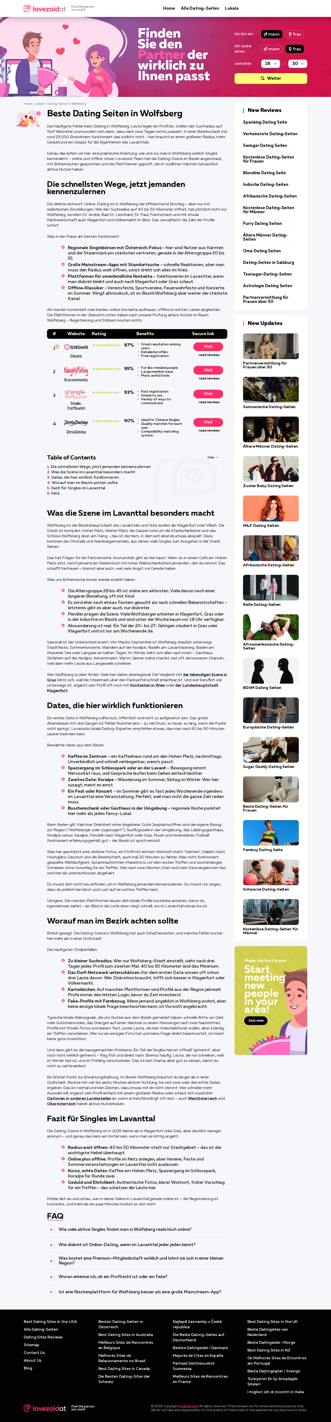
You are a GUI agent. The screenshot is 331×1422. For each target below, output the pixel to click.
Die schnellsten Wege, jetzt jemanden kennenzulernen (101, 467)
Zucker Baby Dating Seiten (268, 486)
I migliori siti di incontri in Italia (275, 1392)
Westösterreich (202, 1099)
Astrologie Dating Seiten (267, 286)
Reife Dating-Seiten (261, 605)
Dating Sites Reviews (43, 1337)
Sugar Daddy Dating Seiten (268, 767)
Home (169, 8)
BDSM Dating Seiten (262, 688)
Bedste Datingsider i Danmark (200, 1348)
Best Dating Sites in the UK (272, 1322)
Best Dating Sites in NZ (268, 1350)
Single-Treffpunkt (76, 406)
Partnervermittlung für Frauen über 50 (265, 300)
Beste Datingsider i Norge (271, 1343)
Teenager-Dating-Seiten (267, 274)
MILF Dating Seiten (261, 526)
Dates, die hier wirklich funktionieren (85, 478)
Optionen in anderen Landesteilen (79, 1099)
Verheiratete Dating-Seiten (270, 134)
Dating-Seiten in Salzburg (268, 263)
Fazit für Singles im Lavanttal (78, 488)
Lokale (232, 8)
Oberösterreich (61, 1104)
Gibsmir (76, 356)
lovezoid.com (188, 1406)
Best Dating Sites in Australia (125, 1335)
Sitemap (31, 1345)
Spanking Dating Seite (265, 122)
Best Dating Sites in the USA (50, 1322)
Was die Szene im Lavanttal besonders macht (93, 472)
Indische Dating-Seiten (265, 185)
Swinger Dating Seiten (265, 146)
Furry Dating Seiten (262, 224)
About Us (32, 1361)
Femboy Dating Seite (262, 850)
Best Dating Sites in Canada (124, 1369)
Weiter (274, 78)
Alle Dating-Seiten (200, 8)
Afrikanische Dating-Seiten (270, 196)
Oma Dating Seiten (262, 251)
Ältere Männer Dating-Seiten (270, 447)
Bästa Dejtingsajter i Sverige (273, 1371)
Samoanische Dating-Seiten (269, 407)
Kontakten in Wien (147, 685)
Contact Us (34, 1353)
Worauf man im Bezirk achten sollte (85, 483)
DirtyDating (76, 432)
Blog (28, 1368)
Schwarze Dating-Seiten (266, 890)
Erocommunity (76, 379)
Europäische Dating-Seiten (268, 727)
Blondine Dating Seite (264, 173)
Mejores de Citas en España (198, 1356)
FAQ (55, 494)
